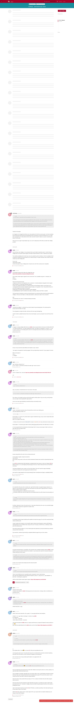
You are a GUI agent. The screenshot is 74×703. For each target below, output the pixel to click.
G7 (29, 650)
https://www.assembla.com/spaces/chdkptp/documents (23, 273)
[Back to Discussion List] (1, 1)
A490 (23, 622)
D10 (16, 463)
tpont (16, 338)
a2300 (35, 616)
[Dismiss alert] (72, 701)
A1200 (36, 639)
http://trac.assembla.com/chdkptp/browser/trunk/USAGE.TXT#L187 (38, 372)
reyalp (16, 216)
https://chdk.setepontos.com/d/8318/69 (38, 579)
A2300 (31, 327)
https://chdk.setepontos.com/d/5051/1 (45, 625)
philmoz (17, 638)
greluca (16, 664)
